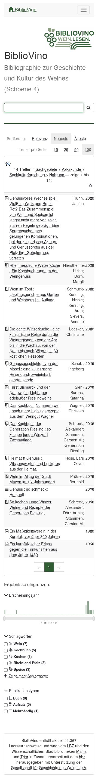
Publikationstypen (23, 690)
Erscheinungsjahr (23, 595)
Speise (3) (21, 669)
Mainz (81, 751)
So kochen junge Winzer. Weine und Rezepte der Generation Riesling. (31, 507)
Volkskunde (72, 169)
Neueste (61, 138)
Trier (24, 756)
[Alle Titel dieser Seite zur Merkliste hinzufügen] (91, 185)
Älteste (80, 138)
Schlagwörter (20, 636)
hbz (82, 756)
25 (66, 149)
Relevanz (40, 138)
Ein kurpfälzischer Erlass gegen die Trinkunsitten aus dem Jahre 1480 (33, 549)
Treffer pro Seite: (33, 149)
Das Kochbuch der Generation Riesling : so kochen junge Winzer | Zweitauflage (30, 431)
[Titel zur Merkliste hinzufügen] (92, 198)
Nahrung (57, 174)
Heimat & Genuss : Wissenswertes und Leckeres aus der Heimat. (35, 463)
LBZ (70, 745)
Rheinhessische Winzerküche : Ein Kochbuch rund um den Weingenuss (35, 270)
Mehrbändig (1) (25, 710)
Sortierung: (16, 138)
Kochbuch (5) (24, 650)
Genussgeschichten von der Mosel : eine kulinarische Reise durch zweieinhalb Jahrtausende (34, 371)
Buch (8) (19, 698)
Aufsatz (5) (21, 704)
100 (88, 149)
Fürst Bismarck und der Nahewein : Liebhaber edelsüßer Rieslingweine (31, 392)
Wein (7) (20, 643)
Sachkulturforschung (28, 174)
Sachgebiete (46, 169)
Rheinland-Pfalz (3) (29, 662)
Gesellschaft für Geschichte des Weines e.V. (49, 767)
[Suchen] (88, 107)
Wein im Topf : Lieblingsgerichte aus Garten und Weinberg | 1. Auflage (34, 294)
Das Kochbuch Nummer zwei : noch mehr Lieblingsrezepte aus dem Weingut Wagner (35, 411)
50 (76, 149)
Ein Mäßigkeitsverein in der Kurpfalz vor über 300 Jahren (35, 533)
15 (56, 149)
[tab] (16, 138)
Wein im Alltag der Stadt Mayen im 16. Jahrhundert (32, 478)
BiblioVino (24, 9)
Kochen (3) (22, 656)
